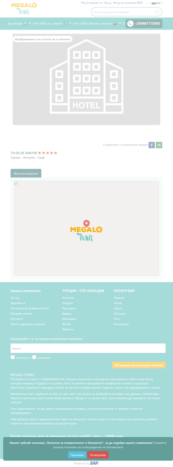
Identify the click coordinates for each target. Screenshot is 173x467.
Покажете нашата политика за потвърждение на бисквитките (110, 444)
